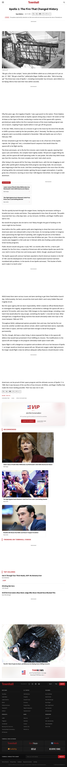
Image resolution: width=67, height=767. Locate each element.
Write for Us (26, 729)
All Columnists (48, 711)
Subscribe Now (41, 421)
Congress (26, 697)
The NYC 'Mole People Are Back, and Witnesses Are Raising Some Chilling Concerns (26, 664)
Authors (3, 711)
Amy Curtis (5, 501)
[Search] (64, 2)
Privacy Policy (13, 762)
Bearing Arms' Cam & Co (7, 726)
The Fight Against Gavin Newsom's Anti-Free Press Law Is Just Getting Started (25, 499)
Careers (25, 724)
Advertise (26, 721)
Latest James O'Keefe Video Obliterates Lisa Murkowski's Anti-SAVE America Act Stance (27, 464)
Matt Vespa (5, 466)
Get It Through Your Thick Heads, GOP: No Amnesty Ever (22, 575)
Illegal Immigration (28, 708)
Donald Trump (27, 699)
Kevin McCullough (49, 699)
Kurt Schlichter (48, 694)
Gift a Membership (49, 721)
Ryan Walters (19, 14)
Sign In (50, 684)
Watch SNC (47, 726)
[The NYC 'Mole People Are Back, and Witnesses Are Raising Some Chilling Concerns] (33, 643)
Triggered (4, 721)
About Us (26, 718)
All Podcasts (4, 732)
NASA (13, 398)
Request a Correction (27, 762)
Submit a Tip (26, 726)
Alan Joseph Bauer (49, 705)
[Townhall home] (7, 684)
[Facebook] (35, 684)
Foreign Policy (27, 705)
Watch (3, 702)
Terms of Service (5, 762)
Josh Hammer (48, 708)
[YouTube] (39, 684)
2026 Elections (27, 694)
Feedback (20, 762)
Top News (4, 694)
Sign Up (61, 756)
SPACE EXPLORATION (21, 398)
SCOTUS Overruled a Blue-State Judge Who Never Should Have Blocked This (28, 593)
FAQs (56, 684)
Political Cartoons (6, 705)
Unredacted (4, 724)
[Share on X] (33, 14)
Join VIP (62, 684)
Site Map (35, 762)
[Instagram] (32, 684)
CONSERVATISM (5, 398)
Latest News (4, 697)
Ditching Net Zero (8, 586)
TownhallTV (4, 708)
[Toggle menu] (3, 2)
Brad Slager (48, 702)
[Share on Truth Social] (36, 14)
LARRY (3, 718)
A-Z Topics (26, 690)
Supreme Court (27, 711)
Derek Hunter (48, 697)
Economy (26, 702)
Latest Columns (5, 699)
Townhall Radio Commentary (8, 729)
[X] (29, 684)
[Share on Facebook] (40, 14)
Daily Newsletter (48, 724)
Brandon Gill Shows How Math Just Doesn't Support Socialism (20, 533)
